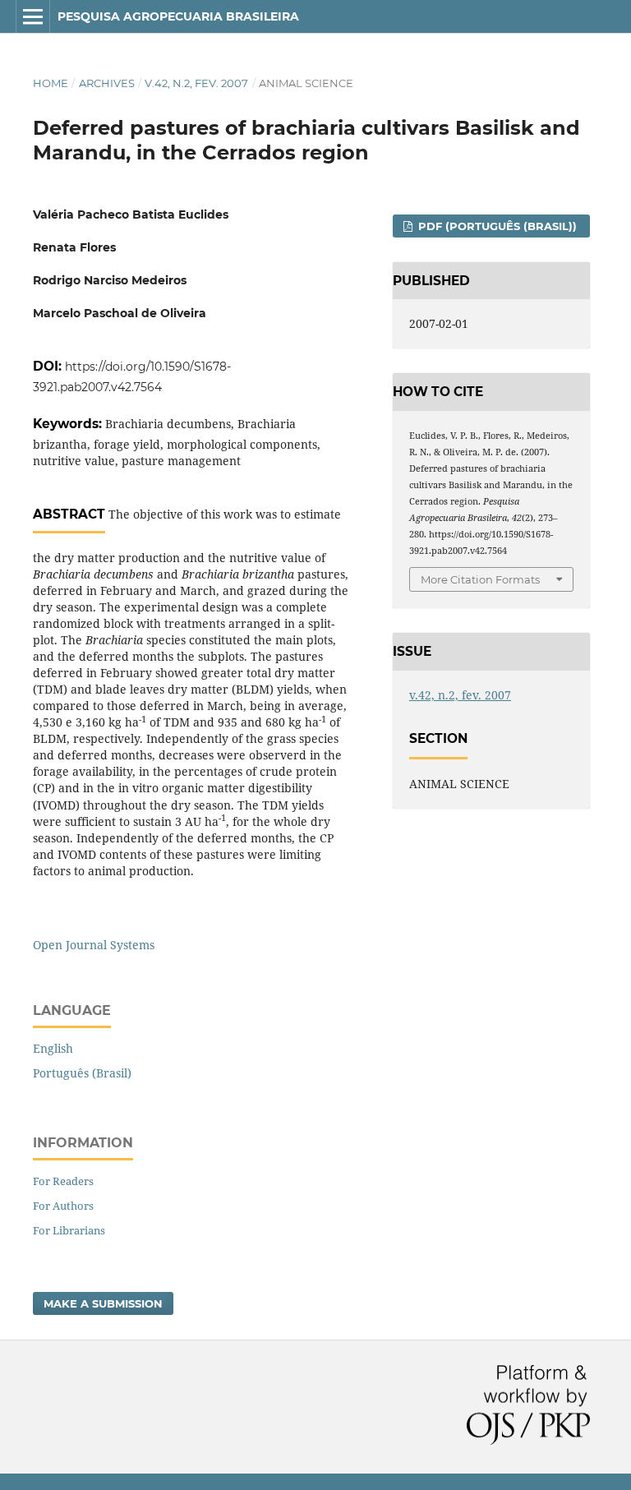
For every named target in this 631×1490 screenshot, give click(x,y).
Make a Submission (103, 1303)
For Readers (63, 1181)
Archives (107, 83)
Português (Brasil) (82, 1073)
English (53, 1048)
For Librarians (69, 1230)
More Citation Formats (480, 579)
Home (50, 83)
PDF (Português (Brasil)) (496, 226)
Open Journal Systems (93, 945)
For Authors (63, 1205)
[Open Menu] (32, 16)
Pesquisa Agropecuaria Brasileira (178, 16)
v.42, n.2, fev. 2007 (196, 83)
